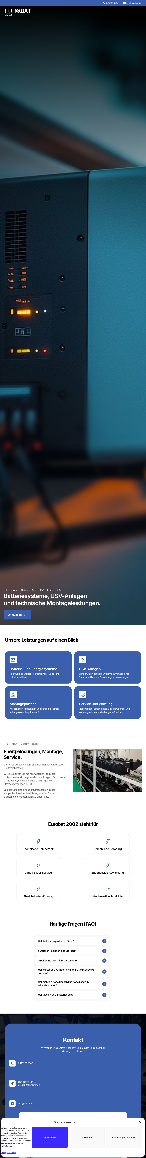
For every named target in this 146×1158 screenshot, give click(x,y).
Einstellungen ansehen (124, 1137)
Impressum (11, 1153)
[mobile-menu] (137, 12)
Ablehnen (87, 1137)
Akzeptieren (50, 1137)
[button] (140, 1122)
